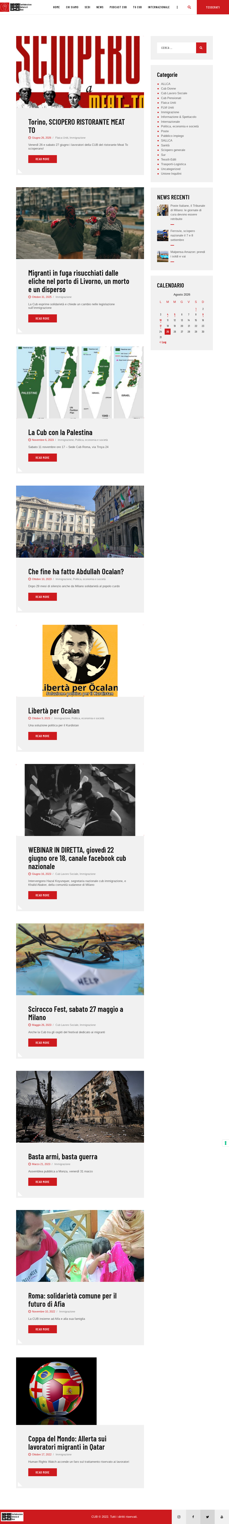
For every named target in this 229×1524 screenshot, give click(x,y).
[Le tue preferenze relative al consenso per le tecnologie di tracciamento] (225, 1143)
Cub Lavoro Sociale (66, 873)
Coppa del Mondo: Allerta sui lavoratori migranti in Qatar (67, 1442)
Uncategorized (170, 169)
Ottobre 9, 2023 (41, 718)
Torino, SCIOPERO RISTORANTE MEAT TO (76, 126)
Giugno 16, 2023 (41, 873)
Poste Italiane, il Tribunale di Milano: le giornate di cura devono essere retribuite (187, 212)
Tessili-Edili (168, 159)
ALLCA (165, 84)
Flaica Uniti (61, 137)
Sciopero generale (173, 150)
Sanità (165, 145)
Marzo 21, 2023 (41, 1164)
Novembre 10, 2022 (43, 1311)
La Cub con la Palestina (60, 432)
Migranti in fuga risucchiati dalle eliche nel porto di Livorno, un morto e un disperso (78, 281)
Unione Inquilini (171, 173)
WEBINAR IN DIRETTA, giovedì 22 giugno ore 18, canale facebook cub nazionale (77, 857)
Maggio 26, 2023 (41, 1024)
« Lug (163, 342)
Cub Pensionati (171, 98)
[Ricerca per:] (181, 48)
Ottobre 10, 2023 (42, 579)
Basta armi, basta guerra (63, 1156)
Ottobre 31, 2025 (42, 296)
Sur (163, 155)
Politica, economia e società (91, 439)
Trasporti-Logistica (173, 164)
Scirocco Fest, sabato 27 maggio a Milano (75, 1013)
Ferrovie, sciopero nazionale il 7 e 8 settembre (182, 235)
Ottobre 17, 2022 (42, 1454)
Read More (43, 159)
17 (161, 325)
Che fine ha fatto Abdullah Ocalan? (76, 571)
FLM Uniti (167, 107)
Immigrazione (78, 137)
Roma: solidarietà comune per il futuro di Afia (72, 1299)
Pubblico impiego (172, 136)
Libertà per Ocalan (54, 710)
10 (161, 320)
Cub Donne (168, 88)
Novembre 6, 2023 (43, 439)
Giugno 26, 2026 (41, 137)
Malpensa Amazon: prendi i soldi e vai (187, 254)
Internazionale (170, 121)
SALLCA (166, 140)
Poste (165, 131)
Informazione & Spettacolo (178, 117)
